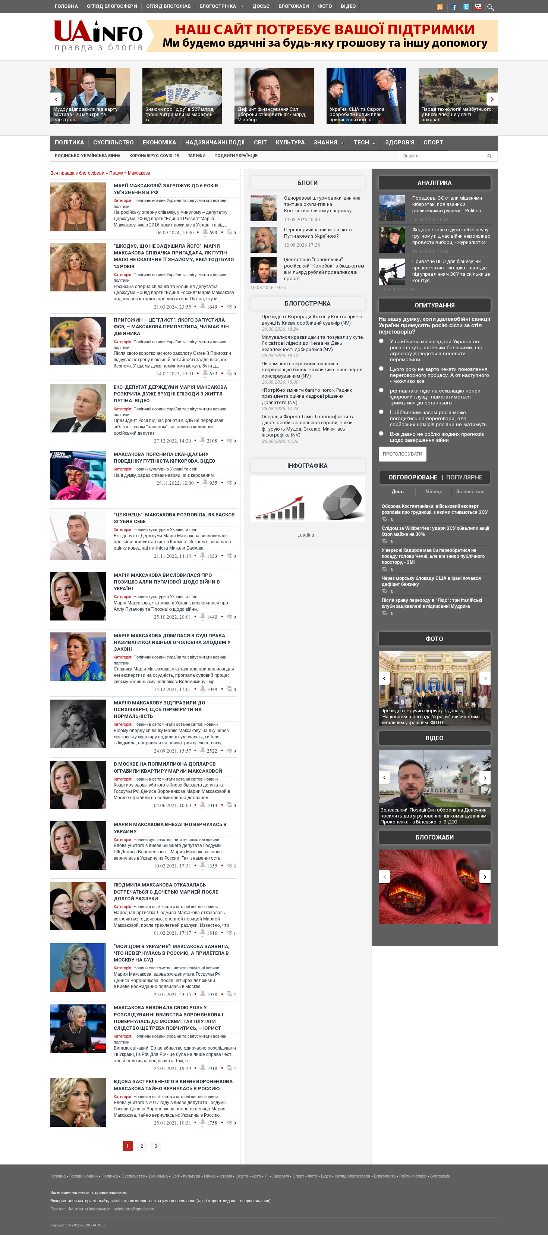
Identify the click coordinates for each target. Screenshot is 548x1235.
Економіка (159, 142)
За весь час (470, 491)
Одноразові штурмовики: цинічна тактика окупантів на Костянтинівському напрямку (322, 204)
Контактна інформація (89, 1209)
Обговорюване (412, 477)
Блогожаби (293, 6)
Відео (348, 6)
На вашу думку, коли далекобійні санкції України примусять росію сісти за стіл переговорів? (434, 325)
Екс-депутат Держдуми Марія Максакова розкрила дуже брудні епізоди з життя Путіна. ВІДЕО (170, 393)
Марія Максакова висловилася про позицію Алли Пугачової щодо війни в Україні (167, 581)
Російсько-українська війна (87, 155)
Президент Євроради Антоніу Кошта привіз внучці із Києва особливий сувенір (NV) (312, 320)
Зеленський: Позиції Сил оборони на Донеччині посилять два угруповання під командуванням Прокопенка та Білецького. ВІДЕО (434, 815)
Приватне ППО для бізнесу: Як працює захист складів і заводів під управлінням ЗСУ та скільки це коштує (451, 271)
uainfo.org (120, 1200)
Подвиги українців (236, 155)
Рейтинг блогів (412, 1176)
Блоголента (385, 1176)
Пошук (116, 173)
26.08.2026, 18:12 (280, 355)
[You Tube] (477, 8)
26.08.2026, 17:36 (280, 441)
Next (493, 99)
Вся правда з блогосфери (77, 173)
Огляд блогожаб (168, 6)
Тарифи (196, 155)
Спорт (433, 142)
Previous (54, 99)
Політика (69, 142)
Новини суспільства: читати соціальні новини (176, 839)
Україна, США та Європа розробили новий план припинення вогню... (357, 114)
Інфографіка (307, 465)
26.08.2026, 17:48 (280, 408)
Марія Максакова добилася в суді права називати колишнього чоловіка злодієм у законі (172, 642)
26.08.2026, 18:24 (280, 329)
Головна (66, 6)
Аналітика (435, 183)
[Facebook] (452, 8)
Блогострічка (215, 7)
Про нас (58, 1209)
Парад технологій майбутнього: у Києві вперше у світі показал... (457, 114)
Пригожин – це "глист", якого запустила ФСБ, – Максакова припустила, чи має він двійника (171, 326)
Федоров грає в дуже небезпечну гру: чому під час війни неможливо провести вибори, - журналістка (451, 236)
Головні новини (83, 1176)
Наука (209, 1176)
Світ (260, 142)
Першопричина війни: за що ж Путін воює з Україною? (318, 233)
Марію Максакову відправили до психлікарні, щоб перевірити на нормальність (159, 709)
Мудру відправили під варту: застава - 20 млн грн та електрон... (86, 114)
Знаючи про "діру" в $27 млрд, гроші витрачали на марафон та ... (179, 114)
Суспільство (113, 142)
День (398, 491)
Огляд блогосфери (112, 6)
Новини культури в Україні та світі (165, 469)
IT (266, 1176)
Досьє (261, 6)
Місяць (434, 491)
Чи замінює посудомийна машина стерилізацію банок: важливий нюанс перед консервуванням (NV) (312, 370)
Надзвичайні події (215, 142)
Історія (225, 1176)
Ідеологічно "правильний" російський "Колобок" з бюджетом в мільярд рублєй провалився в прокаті (324, 269)
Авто (256, 1176)
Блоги (307, 183)
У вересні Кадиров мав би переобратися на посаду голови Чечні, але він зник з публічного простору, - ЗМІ (433, 556)
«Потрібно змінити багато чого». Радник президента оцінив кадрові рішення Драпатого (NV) (307, 396)
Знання (323, 144)
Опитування (435, 305)
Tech (359, 144)
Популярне (464, 477)
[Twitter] (464, 8)
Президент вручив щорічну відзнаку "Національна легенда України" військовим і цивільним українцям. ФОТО (431, 716)
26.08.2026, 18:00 (280, 382)
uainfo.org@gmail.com (134, 1209)
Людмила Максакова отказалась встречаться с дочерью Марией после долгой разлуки (166, 891)
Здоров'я (400, 142)
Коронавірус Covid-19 (154, 155)
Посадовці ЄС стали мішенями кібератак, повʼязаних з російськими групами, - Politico (447, 204)
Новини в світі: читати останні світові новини (175, 724)
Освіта (242, 1176)
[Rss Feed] (439, 8)
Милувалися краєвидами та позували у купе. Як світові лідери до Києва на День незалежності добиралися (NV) (313, 343)
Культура (290, 142)
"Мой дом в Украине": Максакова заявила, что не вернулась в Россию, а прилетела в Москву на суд (172, 953)
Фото (325, 6)
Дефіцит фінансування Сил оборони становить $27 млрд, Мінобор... (271, 114)
